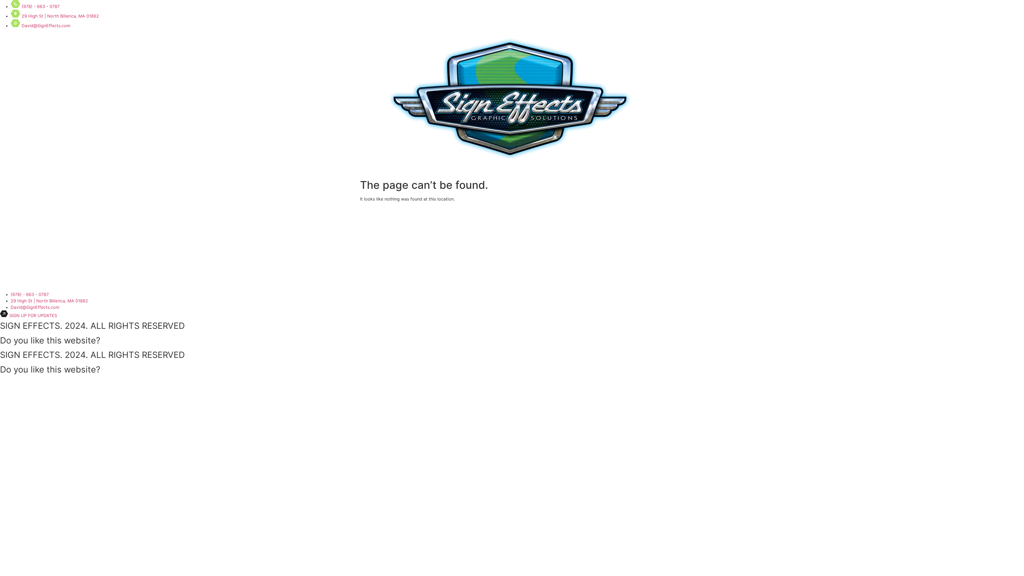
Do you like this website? (50, 340)
